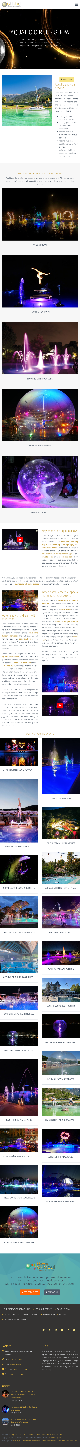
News (25, 1314)
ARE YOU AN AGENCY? (43, 1309)
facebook (49, 1329)
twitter (43, 1329)
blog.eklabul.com (16, 1374)
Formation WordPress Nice (67, 1441)
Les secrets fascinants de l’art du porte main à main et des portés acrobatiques (23, 1394)
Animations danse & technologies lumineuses (24, 1408)
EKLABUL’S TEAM (63, 1309)
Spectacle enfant (56, 1435)
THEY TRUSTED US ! (11, 1314)
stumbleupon (68, 1329)
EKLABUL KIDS (49, 1314)
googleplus (62, 1329)
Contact (35, 1314)
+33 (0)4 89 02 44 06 (16, 1359)
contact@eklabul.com (18, 1364)
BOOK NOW (67, 79)
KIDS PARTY (63, 1314)
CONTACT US (53, 1292)
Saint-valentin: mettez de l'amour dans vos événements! (23, 1420)
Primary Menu (76, 4)
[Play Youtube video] (20, 539)
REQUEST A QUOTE (31, 1292)
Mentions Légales (55, 1438)
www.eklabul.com (20, 1369)
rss (74, 1329)
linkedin (55, 1329)
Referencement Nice (49, 1441)
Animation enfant (42, 1435)
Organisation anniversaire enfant (23, 1435)
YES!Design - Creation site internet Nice (26, 1441)
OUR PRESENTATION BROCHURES (17, 1309)
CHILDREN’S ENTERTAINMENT (15, 1319)
